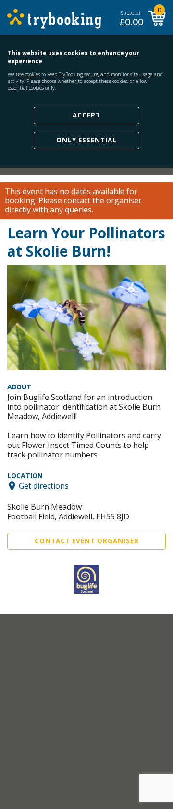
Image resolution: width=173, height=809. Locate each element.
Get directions (44, 486)
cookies (32, 74)
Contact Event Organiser (87, 541)
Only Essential (86, 140)
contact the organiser (103, 200)
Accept (86, 115)
